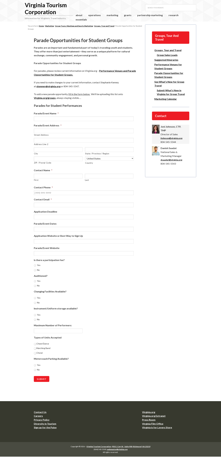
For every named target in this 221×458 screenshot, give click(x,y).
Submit (41, 379)
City (36, 153)
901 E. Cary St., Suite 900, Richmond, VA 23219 (131, 446)
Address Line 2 (41, 144)
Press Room (148, 419)
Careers (38, 415)
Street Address (41, 135)
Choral (39, 353)
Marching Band (43, 348)
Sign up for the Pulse (45, 427)
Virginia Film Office (152, 423)
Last (87, 180)
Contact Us (40, 412)
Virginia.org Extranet (154, 415)
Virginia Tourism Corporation (46, 8)
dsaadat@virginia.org (171, 160)
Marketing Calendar (165, 98)
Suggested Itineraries (166, 59)
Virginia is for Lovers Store (157, 427)
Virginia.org (148, 412)
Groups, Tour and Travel (167, 50)
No (38, 270)
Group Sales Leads (167, 55)
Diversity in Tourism (45, 423)
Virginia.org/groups (45, 97)
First (36, 180)
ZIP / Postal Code (42, 163)
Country (89, 163)
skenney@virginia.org (48, 86)
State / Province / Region (97, 153)
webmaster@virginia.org (117, 449)
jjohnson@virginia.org (171, 138)
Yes (38, 265)
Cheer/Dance (42, 343)
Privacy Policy (41, 419)
